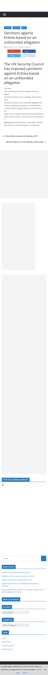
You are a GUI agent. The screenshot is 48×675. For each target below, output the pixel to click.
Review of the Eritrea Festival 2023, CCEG (17, 580)
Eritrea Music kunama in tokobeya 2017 (21, 136)
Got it (25, 673)
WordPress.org (7, 649)
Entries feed (6, 642)
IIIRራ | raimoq (25, 47)
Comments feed (8, 645)
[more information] (38, 56)
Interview (16, 28)
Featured (8, 28)
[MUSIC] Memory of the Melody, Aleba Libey (25, 142)
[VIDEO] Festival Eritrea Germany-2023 (16, 572)
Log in (4, 638)
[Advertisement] (24, 174)
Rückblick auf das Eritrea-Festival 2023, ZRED (18, 576)
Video (24, 28)
